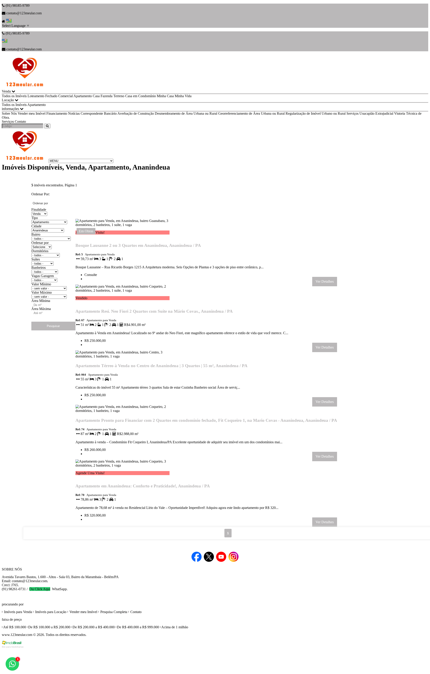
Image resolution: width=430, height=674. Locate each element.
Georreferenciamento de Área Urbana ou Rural (251, 113)
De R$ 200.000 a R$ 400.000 (94, 627)
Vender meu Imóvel (31, 113)
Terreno (118, 96)
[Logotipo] (25, 161)
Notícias (74, 113)
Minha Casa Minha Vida (174, 96)
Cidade (36, 226)
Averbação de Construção (135, 113)
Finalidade (38, 209)
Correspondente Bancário (99, 113)
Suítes (35, 259)
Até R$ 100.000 (14, 627)
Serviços (352, 113)
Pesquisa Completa (113, 612)
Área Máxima (41, 309)
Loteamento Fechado (42, 96)
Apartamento (82, 96)
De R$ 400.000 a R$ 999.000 (138, 627)
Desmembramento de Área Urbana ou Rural (186, 113)
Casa (96, 96)
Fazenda (106, 96)
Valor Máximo (41, 292)
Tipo (34, 218)
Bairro (35, 234)
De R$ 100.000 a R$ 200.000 (49, 627)
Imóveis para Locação (50, 612)
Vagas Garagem (42, 276)
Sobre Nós (9, 113)
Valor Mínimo (41, 284)
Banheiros (38, 267)
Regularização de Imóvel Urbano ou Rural (316, 113)
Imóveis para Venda (17, 612)
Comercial (65, 96)
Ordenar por (40, 243)
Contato (20, 121)
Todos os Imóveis (14, 96)
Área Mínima (40, 301)
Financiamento (56, 113)
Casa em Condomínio (140, 96)
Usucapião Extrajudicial (376, 113)
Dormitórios (39, 251)
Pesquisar (53, 326)
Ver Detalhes (325, 281)
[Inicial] (25, 87)
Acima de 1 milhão (174, 627)
